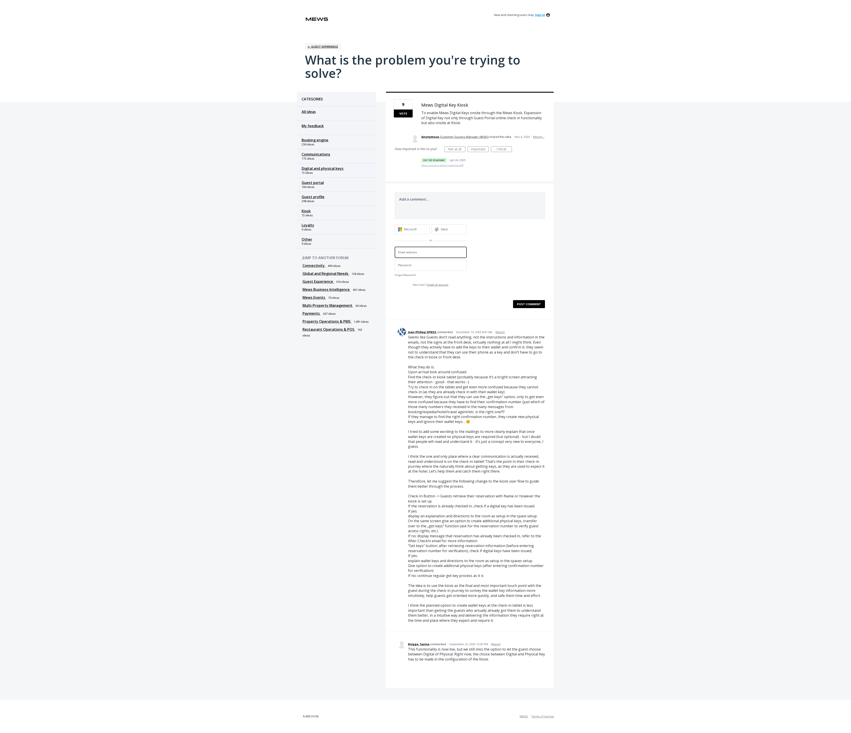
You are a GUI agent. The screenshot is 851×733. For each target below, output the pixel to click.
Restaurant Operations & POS (329, 329)
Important (480, 149)
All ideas (309, 111)
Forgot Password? (405, 275)
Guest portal (313, 182)
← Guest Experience (323, 47)
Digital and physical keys (323, 168)
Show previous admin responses (442, 165)
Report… (539, 137)
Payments (312, 313)
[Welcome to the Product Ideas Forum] (317, 19)
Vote (403, 113)
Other (307, 239)
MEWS (524, 716)
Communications (316, 154)
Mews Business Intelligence (327, 289)
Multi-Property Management (328, 305)
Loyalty (308, 225)
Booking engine (315, 140)
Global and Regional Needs (326, 273)
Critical (504, 149)
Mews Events (314, 297)
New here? (430, 285)
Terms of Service (542, 716)
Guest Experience (318, 281)
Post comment (529, 304)
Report (500, 332)
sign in (540, 15)
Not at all (456, 149)
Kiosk (306, 211)
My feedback (313, 125)
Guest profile (313, 196)
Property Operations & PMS (327, 321)
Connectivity (314, 265)
